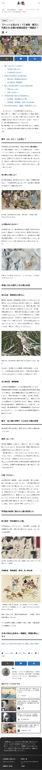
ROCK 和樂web (11, 9)
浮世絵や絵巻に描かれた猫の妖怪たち (16, 95)
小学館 (23, 766)
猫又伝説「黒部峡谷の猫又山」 (17, 79)
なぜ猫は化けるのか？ (14, 72)
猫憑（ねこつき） (13, 89)
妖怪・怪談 (22, 653)
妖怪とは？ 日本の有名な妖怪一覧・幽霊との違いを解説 (19, 643)
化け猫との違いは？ (14, 69)
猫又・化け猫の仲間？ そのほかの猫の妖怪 (18, 85)
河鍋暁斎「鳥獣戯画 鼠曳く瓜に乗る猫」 (21, 102)
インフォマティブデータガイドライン (29, 762)
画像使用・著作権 (7, 766)
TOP (3, 9)
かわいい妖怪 (8, 653)
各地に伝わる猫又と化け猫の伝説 (15, 75)
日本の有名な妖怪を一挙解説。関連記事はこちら (20, 105)
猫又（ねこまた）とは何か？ (13, 66)
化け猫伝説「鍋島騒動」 (15, 82)
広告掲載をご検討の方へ (9, 759)
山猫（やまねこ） (13, 92)
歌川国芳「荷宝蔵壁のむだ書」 (17, 99)
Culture (20, 9)
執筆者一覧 (24, 759)
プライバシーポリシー (9, 761)
